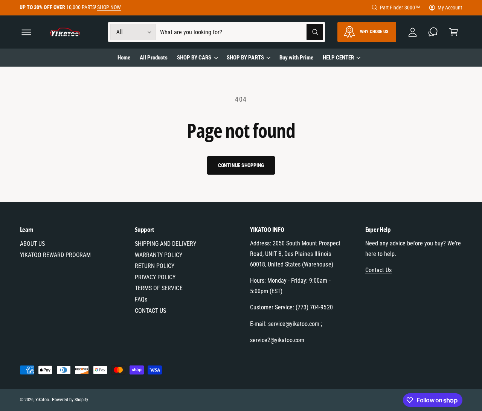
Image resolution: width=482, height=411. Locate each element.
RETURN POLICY (154, 265)
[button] (26, 32)
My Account (450, 8)
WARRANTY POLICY (158, 255)
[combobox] (241, 32)
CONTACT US (150, 310)
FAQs (141, 299)
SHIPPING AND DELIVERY (165, 243)
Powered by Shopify (70, 399)
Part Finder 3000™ (400, 8)
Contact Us (378, 270)
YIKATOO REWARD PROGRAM (55, 255)
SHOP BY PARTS (245, 57)
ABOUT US (32, 243)
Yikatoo (42, 399)
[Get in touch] (433, 32)
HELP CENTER (338, 57)
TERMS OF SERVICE (158, 288)
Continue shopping (241, 165)
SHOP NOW (109, 7)
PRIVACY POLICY (155, 277)
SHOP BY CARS (194, 57)
